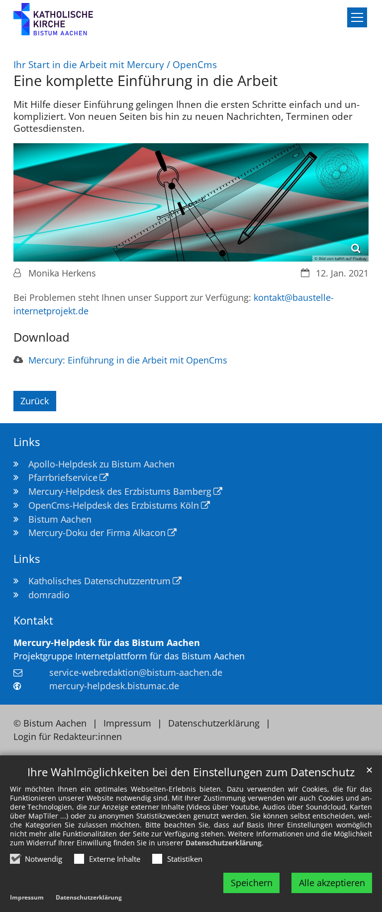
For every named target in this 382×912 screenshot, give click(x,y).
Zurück (34, 401)
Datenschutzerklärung (224, 842)
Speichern (252, 883)
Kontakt (33, 620)
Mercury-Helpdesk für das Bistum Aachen (106, 642)
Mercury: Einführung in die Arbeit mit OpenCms (127, 360)
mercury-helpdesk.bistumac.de (114, 686)
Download (41, 337)
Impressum (27, 897)
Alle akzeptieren (332, 883)
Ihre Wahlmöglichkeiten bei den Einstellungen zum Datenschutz (191, 772)
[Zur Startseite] (67, 23)
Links (26, 442)
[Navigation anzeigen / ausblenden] (357, 17)
